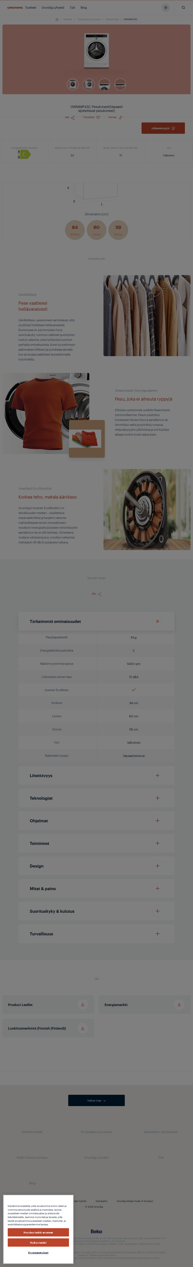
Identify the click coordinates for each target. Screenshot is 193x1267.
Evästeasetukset (38, 1252)
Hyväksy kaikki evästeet (38, 1232)
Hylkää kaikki (38, 1242)
